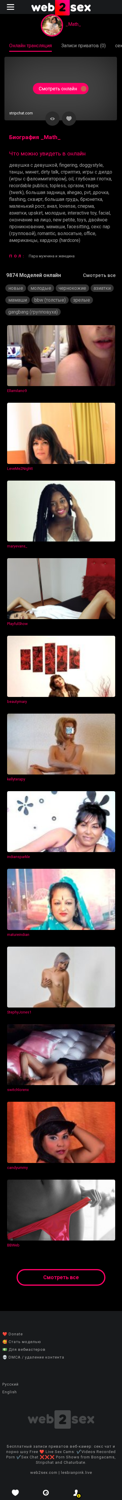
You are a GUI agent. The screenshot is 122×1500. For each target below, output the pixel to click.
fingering (68, 165)
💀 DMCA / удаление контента (33, 1357)
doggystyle (91, 165)
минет (32, 172)
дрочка (100, 192)
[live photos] (45, 1492)
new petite (64, 220)
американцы (23, 240)
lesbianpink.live (76, 1472)
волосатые (69, 233)
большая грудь (61, 199)
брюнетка (91, 199)
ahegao (74, 192)
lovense (67, 206)
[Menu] (11, 7)
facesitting (78, 226)
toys (81, 220)
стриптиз (70, 172)
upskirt (35, 213)
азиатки (17, 213)
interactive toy (82, 213)
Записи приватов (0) (83, 45)
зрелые (81, 300)
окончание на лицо (30, 220)
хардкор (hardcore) (60, 240)
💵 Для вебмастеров (24, 1349)
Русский (10, 1384)
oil (70, 179)
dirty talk (50, 172)
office (89, 233)
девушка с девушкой (33, 165)
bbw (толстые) (50, 300)
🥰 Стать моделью (21, 1342)
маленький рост (27, 206)
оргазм (76, 185)
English (9, 1392)
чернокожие (72, 288)
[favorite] (15, 1492)
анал (52, 206)
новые (15, 288)
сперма (86, 206)
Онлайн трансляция (30, 45)
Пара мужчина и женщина (52, 256)
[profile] (76, 1492)
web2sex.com (43, 1472)
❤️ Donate (12, 1334)
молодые (55, 213)
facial (104, 213)
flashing (17, 199)
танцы (16, 172)
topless (58, 185)
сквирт (35, 199)
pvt (87, 192)
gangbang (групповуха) (33, 312)
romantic (46, 233)
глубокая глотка (93, 179)
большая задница (45, 192)
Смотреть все (99, 275)
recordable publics (28, 185)
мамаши (55, 226)
